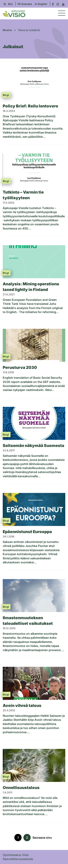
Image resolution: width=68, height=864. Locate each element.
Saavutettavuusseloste (18, 859)
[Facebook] (53, 3)
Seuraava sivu (42, 837)
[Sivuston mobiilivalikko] (61, 13)
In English (41, 3)
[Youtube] (63, 3)
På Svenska (25, 3)
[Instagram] (58, 3)
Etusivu (7, 30)
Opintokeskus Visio (16, 855)
